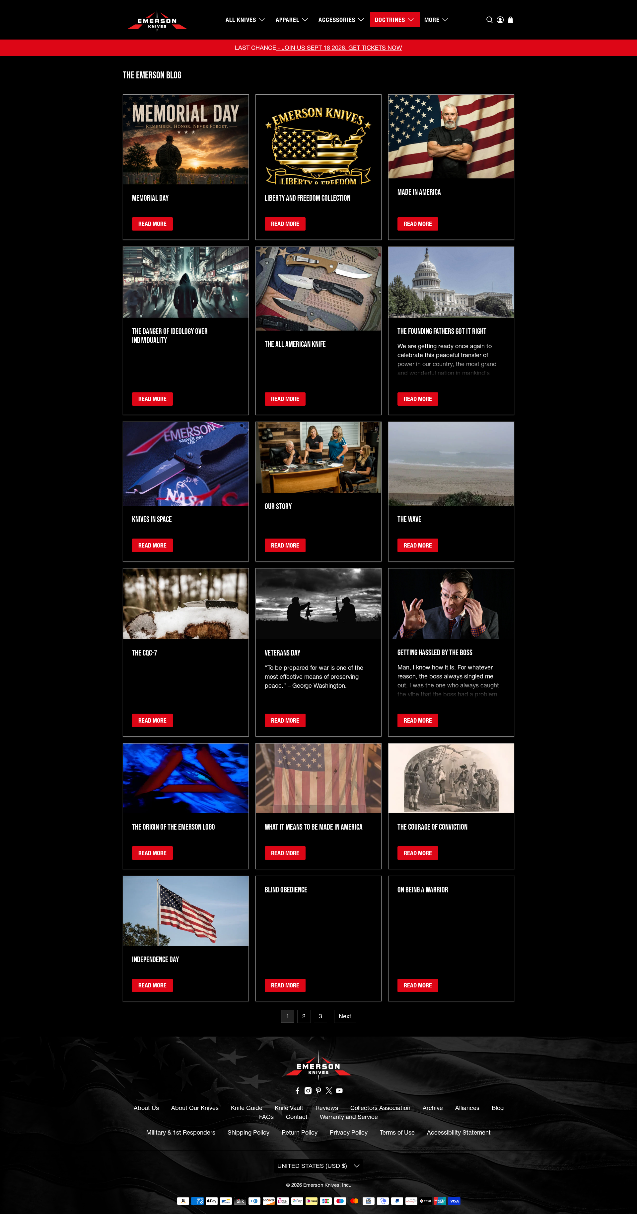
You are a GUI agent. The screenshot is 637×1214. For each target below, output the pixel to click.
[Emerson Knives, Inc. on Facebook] (297, 1092)
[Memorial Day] (185, 139)
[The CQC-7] (185, 603)
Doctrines (390, 20)
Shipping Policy (248, 1132)
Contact (297, 1117)
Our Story (278, 506)
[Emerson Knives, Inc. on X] (329, 1092)
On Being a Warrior (422, 889)
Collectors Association (380, 1108)
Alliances (467, 1108)
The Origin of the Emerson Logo (173, 826)
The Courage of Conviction (432, 826)
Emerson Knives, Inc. (326, 1185)
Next (345, 1016)
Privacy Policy (349, 1132)
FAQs (266, 1117)
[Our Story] (318, 457)
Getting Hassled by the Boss (434, 652)
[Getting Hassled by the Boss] (451, 603)
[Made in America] (451, 136)
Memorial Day (150, 197)
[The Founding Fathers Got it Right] (451, 282)
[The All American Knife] (318, 289)
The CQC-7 (144, 652)
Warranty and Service (349, 1117)
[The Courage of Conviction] (451, 778)
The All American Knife (295, 344)
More (432, 20)
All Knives (241, 20)
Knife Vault (289, 1108)
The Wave (409, 519)
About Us (146, 1108)
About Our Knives (195, 1108)
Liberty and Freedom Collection (307, 197)
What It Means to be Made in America (314, 826)
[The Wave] (451, 464)
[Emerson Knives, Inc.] (157, 20)
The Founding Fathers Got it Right (441, 331)
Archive (433, 1108)
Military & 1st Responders (180, 1132)
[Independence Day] (185, 911)
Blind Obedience (286, 889)
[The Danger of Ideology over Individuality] (185, 282)
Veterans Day (282, 652)
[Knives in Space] (185, 464)
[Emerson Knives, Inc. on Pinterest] (318, 1092)
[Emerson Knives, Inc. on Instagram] (308, 1092)
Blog (498, 1108)
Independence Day (155, 959)
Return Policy (300, 1132)
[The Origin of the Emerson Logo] (185, 778)
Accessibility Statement (459, 1132)
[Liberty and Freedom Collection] (318, 139)
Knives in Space (152, 519)
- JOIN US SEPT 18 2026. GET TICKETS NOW (339, 47)
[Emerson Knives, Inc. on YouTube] (339, 1092)
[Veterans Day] (318, 603)
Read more (152, 224)
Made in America (419, 191)
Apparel (287, 20)
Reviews (327, 1108)
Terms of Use (397, 1132)
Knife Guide (246, 1108)
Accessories (336, 20)
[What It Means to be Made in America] (318, 778)
